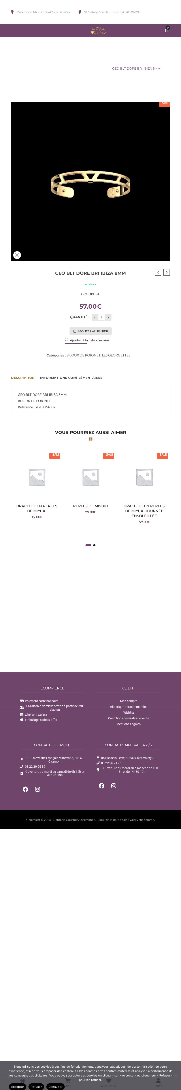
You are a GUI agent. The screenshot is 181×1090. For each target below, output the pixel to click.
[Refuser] (175, 1075)
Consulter (55, 1086)
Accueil (29, 68)
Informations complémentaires (71, 378)
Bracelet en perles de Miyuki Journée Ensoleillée (144, 511)
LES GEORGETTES (93, 68)
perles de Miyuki (90, 506)
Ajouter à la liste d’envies (89, 340)
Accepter (17, 1086)
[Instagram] (37, 789)
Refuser (36, 1086)
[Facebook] (25, 789)
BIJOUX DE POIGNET (57, 68)
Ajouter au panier (93, 331)
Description (23, 378)
